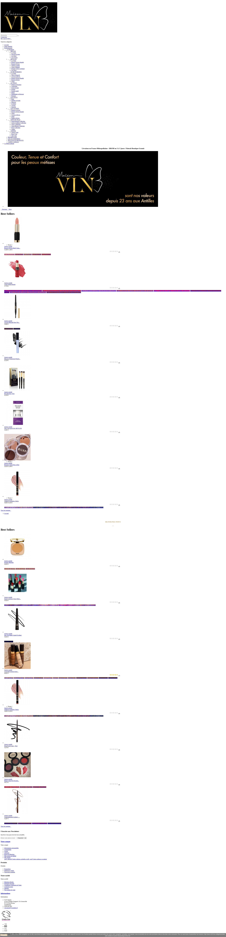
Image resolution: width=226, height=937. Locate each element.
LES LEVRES (13, 108)
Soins (12, 116)
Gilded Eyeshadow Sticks (11, 501)
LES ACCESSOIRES (14, 139)
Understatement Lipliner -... (12, 817)
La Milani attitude (9, 143)
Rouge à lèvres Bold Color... (12, 248)
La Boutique (9, 49)
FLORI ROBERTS (15, 72)
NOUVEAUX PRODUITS (15, 140)
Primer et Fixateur (16, 84)
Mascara (13, 102)
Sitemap (6, 888)
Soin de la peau (15, 54)
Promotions (7, 869)
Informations (5, 893)
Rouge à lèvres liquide (17, 62)
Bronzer (13, 96)
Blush (13, 92)
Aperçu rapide (8, 246)
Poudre (13, 89)
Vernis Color (14, 132)
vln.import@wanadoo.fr (11, 908)
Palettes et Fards (15, 100)
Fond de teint (15, 88)
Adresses (6, 853)
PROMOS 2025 (12, 137)
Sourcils (13, 107)
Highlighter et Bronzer (17, 94)
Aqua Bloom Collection (18, 126)
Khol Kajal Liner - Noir (10, 746)
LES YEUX (12, 97)
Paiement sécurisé (9, 883)
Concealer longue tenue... (11, 671)
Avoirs (6, 851)
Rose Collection (15, 127)
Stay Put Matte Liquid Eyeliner (13, 635)
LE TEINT (12, 83)
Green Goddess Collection (18, 123)
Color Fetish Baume (9, 284)
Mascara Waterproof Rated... (12, 359)
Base (12, 99)
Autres (13, 129)
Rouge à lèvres (15, 64)
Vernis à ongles (15, 65)
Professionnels (8, 48)
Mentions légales (9, 882)
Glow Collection (16, 124)
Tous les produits (6, 510)
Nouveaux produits (9, 872)
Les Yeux (14, 56)
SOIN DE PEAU (14, 119)
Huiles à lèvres (15, 118)
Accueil (6, 45)
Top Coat (14, 135)
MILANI (12, 51)
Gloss (12, 81)
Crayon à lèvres (15, 76)
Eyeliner (13, 104)
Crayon (13, 105)
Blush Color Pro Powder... (11, 780)
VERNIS (12, 131)
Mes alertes (7, 857)
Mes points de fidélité (10, 856)
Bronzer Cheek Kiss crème (11, 465)
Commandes (7, 849)
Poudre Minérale (9, 562)
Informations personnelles (11, 848)
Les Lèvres (14, 57)
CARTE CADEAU (13, 142)
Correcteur (14, 86)
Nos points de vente (9, 890)
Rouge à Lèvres (15, 110)
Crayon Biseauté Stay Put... (12, 322)
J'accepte (3, 935)
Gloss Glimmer (15, 67)
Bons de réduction (9, 854)
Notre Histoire (8, 46)
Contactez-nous (8, 887)
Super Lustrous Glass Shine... (12, 599)
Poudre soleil (15, 91)
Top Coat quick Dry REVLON (13, 428)
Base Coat (14, 134)
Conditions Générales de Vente (12, 885)
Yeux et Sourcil (15, 75)
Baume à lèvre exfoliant (18, 68)
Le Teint (13, 53)
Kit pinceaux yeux (9, 393)
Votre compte (5, 841)
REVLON (12, 59)
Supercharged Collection (18, 121)
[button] (4, 209)
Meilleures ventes (9, 870)
